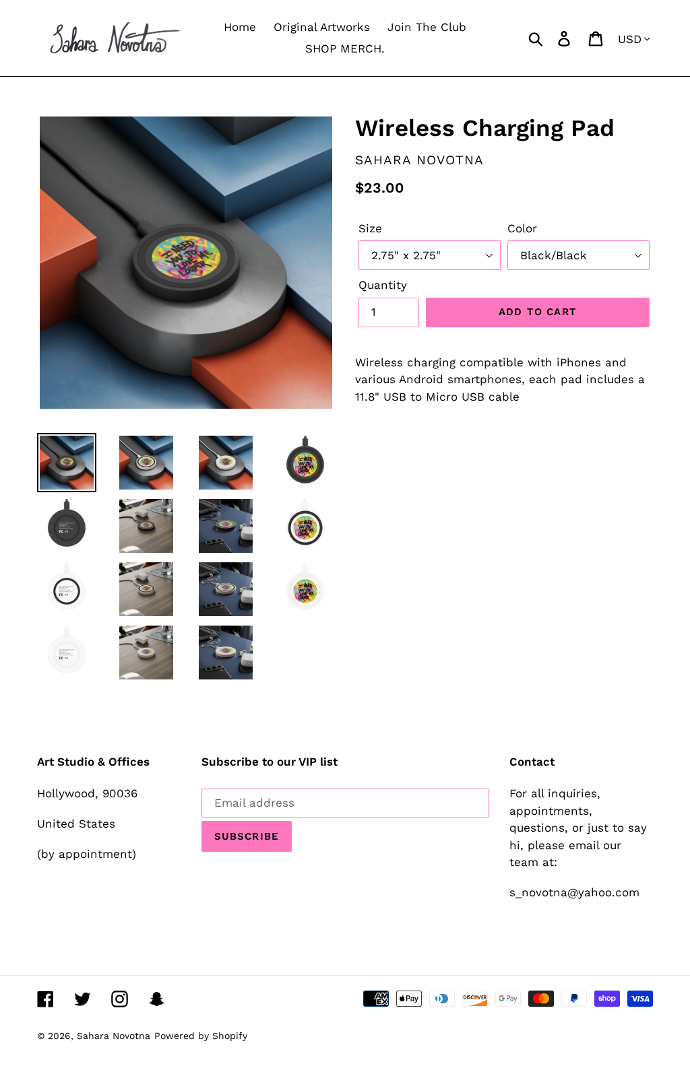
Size (370, 228)
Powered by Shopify (200, 1035)
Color (522, 228)
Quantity (382, 285)
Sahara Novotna (113, 1035)
